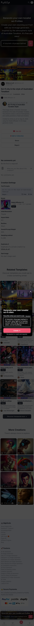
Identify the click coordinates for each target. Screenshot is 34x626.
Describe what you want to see (13, 316)
